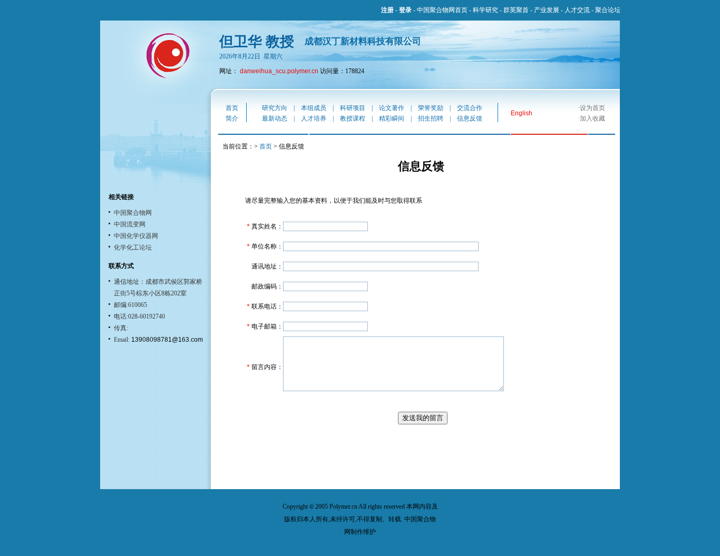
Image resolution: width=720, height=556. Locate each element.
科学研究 (485, 10)
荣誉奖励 (430, 108)
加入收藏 (592, 118)
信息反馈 (469, 118)
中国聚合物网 (133, 212)
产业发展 (546, 10)
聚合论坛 (607, 10)
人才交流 (577, 10)
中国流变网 (129, 224)
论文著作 (391, 108)
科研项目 (352, 108)
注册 (387, 10)
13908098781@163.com (166, 339)
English (521, 113)
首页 (232, 108)
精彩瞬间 (391, 118)
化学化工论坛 (133, 247)
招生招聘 (430, 118)
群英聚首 (516, 10)
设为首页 (592, 108)
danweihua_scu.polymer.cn (279, 71)
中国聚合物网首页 (442, 10)
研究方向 (274, 108)
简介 (232, 118)
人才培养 (313, 118)
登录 (405, 10)
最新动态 (274, 118)
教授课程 (352, 118)
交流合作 (469, 108)
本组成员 (313, 108)
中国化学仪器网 (136, 236)
